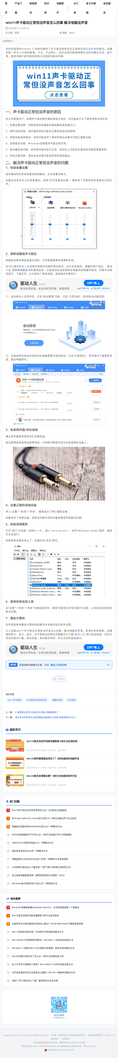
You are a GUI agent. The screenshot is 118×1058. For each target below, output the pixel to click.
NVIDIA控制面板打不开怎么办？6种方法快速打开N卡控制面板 (42, 834)
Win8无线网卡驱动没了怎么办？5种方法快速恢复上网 (37, 956)
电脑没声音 (57, 700)
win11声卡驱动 (14, 700)
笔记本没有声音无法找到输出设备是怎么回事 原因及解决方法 (45, 717)
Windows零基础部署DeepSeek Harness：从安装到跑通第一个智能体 (45, 907)
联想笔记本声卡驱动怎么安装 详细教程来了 (38, 712)
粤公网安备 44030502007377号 (60, 1050)
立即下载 (92, 283)
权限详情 (65, 1039)
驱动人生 (24, 266)
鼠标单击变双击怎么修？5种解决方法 (29, 850)
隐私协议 (54, 1039)
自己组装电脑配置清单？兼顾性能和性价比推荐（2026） (39, 875)
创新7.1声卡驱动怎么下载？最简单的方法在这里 (35, 980)
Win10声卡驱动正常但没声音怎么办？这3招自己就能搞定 (39, 810)
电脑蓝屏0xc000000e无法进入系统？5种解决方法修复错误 (40, 858)
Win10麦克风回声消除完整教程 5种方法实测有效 (52, 741)
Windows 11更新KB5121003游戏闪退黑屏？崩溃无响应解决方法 (43, 948)
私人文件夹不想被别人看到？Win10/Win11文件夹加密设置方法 (42, 964)
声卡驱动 (72, 700)
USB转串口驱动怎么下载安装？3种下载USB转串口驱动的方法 (41, 867)
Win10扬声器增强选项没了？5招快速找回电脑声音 (53, 758)
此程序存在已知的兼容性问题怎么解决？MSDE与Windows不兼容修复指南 (47, 923)
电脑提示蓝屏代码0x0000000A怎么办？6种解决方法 (37, 826)
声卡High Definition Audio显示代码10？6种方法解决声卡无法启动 (44, 818)
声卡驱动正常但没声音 (37, 700)
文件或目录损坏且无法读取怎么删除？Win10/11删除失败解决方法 (43, 972)
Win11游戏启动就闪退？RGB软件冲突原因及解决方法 (37, 931)
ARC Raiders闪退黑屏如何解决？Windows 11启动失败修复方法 (42, 939)
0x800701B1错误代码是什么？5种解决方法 (32, 842)
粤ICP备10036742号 (52, 1046)
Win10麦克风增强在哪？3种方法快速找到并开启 (52, 775)
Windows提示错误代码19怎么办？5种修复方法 (34, 883)
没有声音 (91, 49)
